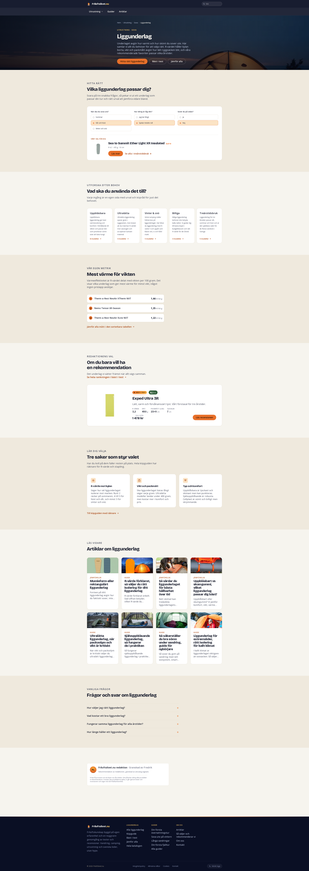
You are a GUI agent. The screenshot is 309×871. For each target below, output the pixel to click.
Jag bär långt (144, 117)
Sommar (99, 117)
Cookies (166, 866)
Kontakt (180, 844)
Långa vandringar (160, 840)
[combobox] (212, 4)
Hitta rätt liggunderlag (132, 61)
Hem (119, 22)
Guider (110, 11)
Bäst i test (157, 61)
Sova (136, 22)
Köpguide (131, 833)
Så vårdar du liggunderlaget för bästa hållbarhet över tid (169, 587)
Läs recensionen (204, 417)
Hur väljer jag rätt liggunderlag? (106, 707)
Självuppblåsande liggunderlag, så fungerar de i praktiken (137, 641)
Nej (184, 123)
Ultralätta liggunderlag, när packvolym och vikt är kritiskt (102, 641)
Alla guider (156, 848)
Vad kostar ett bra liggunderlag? (106, 715)
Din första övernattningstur (160, 831)
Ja (183, 117)
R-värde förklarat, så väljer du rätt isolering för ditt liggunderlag (137, 586)
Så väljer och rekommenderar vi (186, 835)
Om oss (180, 840)
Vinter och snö (101, 128)
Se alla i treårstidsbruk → (138, 153)
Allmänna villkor (154, 866)
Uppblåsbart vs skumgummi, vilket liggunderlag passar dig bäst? (205, 587)
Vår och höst (101, 123)
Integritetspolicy (139, 866)
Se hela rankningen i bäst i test (105, 377)
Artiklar (123, 11)
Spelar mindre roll (146, 123)
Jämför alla (177, 61)
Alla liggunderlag (135, 829)
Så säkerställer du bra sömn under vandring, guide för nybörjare (170, 642)
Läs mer (115, 153)
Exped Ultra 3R (145, 398)
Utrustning (94, 11)
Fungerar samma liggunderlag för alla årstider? (115, 724)
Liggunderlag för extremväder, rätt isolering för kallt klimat (205, 641)
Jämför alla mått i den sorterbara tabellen (109, 326)
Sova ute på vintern (161, 836)
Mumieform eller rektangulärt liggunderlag (102, 584)
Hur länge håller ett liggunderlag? (107, 732)
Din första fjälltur (160, 844)
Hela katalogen (134, 845)
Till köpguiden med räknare (101, 513)
